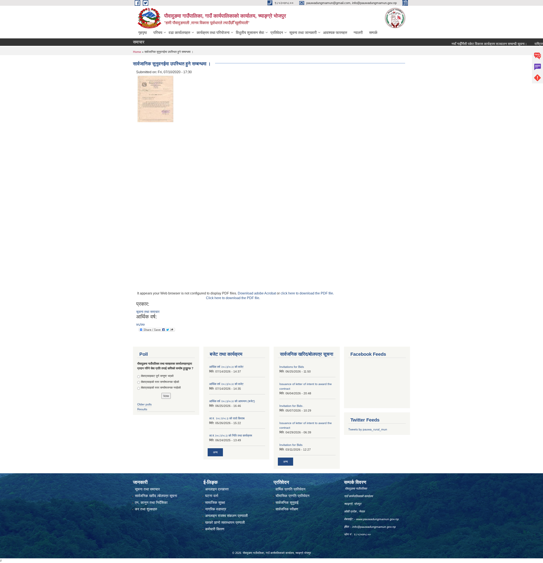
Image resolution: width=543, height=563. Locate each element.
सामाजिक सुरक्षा (215, 503)
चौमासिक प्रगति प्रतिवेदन (292, 496)
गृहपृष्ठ (142, 33)
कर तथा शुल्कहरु (146, 509)
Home (137, 51)
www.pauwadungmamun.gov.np (378, 519)
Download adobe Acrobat (257, 293)
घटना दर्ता (211, 496)
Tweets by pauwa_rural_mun (367, 429)
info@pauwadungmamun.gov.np (374, 526)
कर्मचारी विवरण (214, 529)
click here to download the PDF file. (307, 293)
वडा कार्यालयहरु (179, 33)
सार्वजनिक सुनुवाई (287, 503)
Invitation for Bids (290, 445)
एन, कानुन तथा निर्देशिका (151, 503)
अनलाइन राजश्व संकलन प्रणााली (226, 516)
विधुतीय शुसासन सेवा (250, 33)
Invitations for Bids (291, 366)
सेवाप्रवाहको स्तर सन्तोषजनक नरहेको (161, 387)
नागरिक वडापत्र (215, 509)
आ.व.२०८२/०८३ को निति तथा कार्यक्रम (230, 435)
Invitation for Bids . (291, 406)
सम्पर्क (373, 33)
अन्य (215, 452)
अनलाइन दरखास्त (217, 489)
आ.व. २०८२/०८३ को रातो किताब (227, 418)
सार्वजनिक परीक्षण (287, 509)
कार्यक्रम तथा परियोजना (213, 33)
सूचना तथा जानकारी (303, 33)
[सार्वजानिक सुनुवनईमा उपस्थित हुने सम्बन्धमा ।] (155, 98)
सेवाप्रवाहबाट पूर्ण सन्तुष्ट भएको (157, 376)
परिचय (157, 33)
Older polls (144, 404)
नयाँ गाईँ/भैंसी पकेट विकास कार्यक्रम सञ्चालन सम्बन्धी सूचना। (474, 44)
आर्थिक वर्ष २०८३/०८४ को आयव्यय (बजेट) (232, 401)
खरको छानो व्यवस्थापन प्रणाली (225, 523)
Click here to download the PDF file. (233, 298)
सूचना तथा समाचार (148, 312)
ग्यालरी (358, 33)
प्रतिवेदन (276, 33)
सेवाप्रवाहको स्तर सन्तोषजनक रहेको (160, 382)
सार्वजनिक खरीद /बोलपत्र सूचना (156, 496)
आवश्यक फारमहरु (335, 33)
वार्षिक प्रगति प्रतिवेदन (290, 489)
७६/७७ (140, 324)
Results (142, 409)
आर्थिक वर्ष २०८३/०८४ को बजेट (226, 366)
